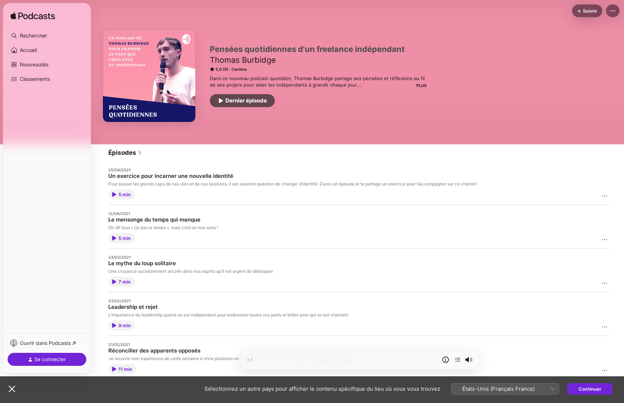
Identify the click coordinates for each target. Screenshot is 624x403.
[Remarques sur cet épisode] (445, 360)
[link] (125, 153)
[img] (32, 16)
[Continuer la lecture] (457, 360)
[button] (47, 36)
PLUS (421, 85)
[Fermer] (12, 389)
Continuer (589, 389)
